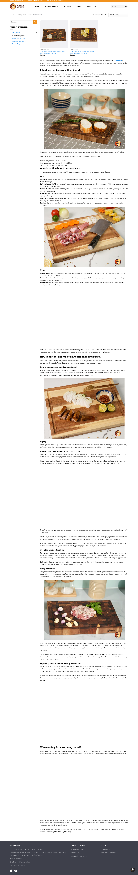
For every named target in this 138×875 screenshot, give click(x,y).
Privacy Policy (105, 849)
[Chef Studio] (18, 6)
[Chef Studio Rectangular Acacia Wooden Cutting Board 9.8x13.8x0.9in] (84, 34)
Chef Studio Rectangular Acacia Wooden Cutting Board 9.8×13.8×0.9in (82, 52)
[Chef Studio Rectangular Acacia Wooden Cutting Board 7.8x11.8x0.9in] (54, 34)
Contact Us (91, 6)
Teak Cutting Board (18, 41)
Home (37, 6)
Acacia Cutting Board (18, 35)
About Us (67, 6)
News (79, 6)
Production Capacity (108, 853)
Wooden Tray (16, 44)
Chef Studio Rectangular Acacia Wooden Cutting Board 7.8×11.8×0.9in (52, 52)
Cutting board (50, 6)
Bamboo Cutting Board (19, 38)
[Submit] (126, 6)
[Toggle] (36, 33)
